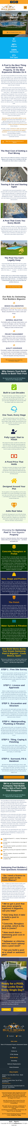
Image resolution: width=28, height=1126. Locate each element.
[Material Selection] (14, 317)
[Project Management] (14, 331)
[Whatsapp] (17, 2)
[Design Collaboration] (14, 303)
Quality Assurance (14, 348)
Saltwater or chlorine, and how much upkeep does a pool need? (13, 943)
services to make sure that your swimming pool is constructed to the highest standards (14, 130)
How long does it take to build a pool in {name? (13, 917)
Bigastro (16, 1121)
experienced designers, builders (18, 308)
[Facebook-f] (11, 2)
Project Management (14, 334)
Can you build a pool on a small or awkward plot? (13, 952)
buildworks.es (18, 1123)
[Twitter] (14, 2)
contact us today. (16, 1115)
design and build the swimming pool (17, 124)
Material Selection (14, 320)
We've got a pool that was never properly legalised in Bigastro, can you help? (13, 907)
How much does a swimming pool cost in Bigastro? (13, 934)
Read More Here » (6, 1078)
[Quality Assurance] (14, 345)
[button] (25, 7)
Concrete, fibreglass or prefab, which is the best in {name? (13, 925)
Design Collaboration (14, 306)
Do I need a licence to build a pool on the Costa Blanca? (13, 877)
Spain (10, 1121)
